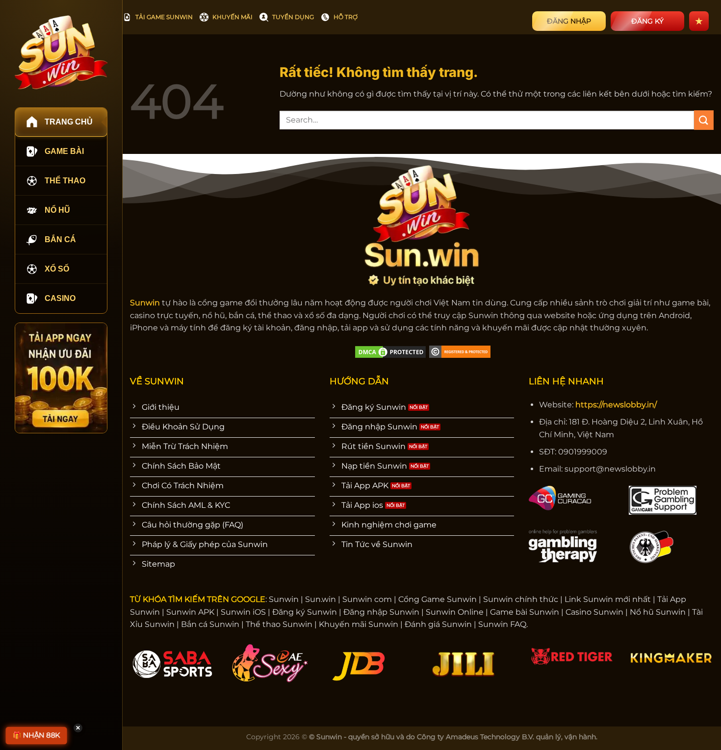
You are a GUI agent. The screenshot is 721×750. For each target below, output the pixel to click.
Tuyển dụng (293, 17)
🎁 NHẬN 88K (36, 735)
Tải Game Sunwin (164, 17)
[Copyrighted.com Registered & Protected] (459, 351)
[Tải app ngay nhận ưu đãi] (61, 378)
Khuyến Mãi (232, 17)
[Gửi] (704, 119)
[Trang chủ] (61, 52)
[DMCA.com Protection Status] (390, 351)
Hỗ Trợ (346, 17)
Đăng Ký (647, 21)
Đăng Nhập (569, 21)
